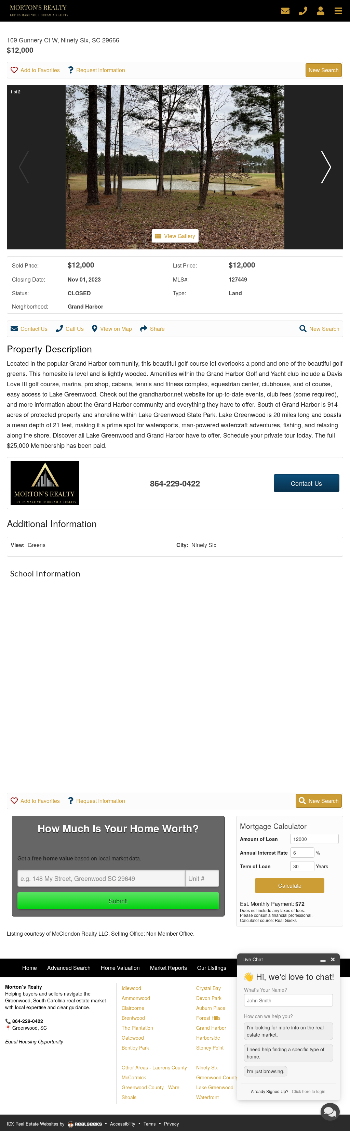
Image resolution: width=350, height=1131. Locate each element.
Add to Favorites (40, 70)
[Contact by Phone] (303, 10)
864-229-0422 (175, 483)
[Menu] (338, 10)
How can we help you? (268, 1016)
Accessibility (122, 1123)
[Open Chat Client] (330, 1112)
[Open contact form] (285, 10)
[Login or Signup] (320, 10)
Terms (150, 1123)
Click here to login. (309, 1091)
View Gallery (179, 236)
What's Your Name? (265, 989)
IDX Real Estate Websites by (36, 1123)
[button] (326, 167)
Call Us (75, 329)
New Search (324, 70)
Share (157, 329)
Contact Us (34, 329)
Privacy (171, 1123)
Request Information (100, 70)
